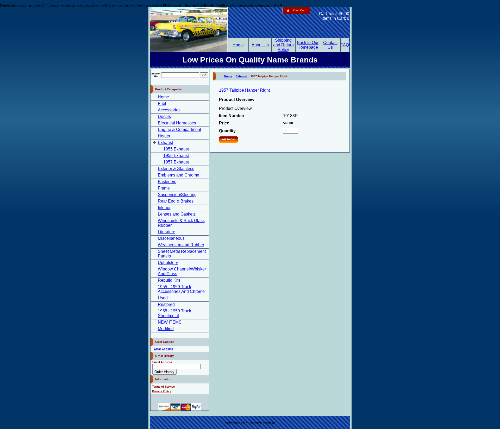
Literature (166, 232)
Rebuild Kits (169, 280)
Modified (166, 328)
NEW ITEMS (170, 322)
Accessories (169, 110)
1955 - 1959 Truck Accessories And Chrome (181, 289)
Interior (164, 207)
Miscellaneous (171, 238)
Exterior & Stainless (176, 168)
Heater (164, 136)
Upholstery (168, 262)
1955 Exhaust (176, 149)
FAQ (345, 45)
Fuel (162, 103)
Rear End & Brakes (175, 201)
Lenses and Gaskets (177, 214)
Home (238, 45)
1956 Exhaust (176, 155)
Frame (164, 188)
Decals (164, 116)
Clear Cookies (163, 348)
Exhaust (165, 142)
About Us (260, 45)
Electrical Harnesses (177, 123)
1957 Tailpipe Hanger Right (244, 90)
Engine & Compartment (179, 129)
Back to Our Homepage (307, 44)
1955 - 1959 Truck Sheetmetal (174, 313)
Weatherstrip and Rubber (181, 245)
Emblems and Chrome (178, 175)
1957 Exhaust (176, 162)
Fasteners (167, 181)
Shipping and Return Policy (283, 45)
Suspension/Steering (177, 194)
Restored (166, 304)
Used (163, 298)
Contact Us (330, 44)
